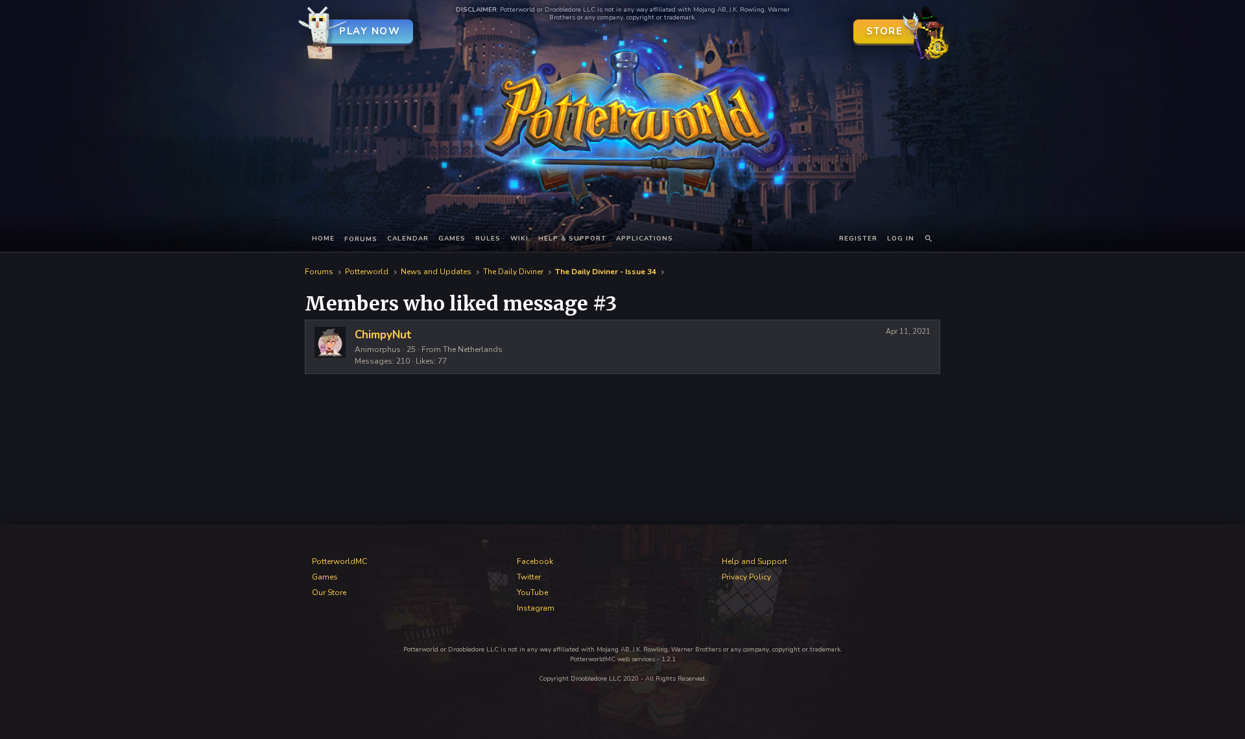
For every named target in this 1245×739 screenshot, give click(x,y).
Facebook (535, 561)
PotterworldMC (339, 561)
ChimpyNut (383, 334)
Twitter (529, 577)
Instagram (535, 608)
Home (323, 238)
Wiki (519, 238)
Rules (488, 238)
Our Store (329, 592)
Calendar (408, 238)
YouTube (532, 592)
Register (858, 238)
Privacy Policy (746, 577)
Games (452, 238)
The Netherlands (473, 349)
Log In (900, 238)
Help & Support (572, 238)
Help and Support (754, 561)
